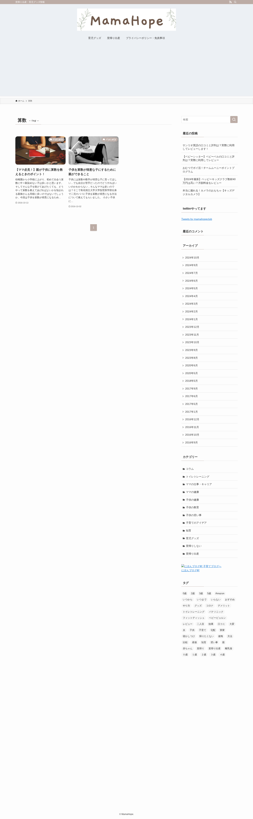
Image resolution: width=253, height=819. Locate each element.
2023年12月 (192, 326)
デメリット (224, 605)
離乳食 (228, 648)
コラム (190, 468)
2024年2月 (191, 311)
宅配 (213, 630)
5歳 (209, 593)
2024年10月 (192, 257)
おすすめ (230, 599)
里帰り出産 (192, 553)
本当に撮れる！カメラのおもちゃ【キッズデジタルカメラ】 (208, 192)
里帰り (200, 648)
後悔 (220, 636)
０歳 (185, 654)
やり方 (186, 605)
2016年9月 (191, 442)
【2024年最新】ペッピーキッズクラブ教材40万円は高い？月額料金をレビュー (209, 181)
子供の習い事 (194, 515)
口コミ (221, 624)
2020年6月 (191, 365)
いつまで (202, 599)
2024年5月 (191, 288)
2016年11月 (192, 427)
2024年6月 (191, 280)
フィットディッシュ (193, 617)
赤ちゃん (187, 648)
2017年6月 (191, 396)
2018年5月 (191, 380)
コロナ (209, 605)
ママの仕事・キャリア (199, 484)
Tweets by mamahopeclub (196, 219)
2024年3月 (191, 303)
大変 (231, 624)
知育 (188, 530)
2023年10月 (192, 342)
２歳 (203, 654)
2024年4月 (191, 296)
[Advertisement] (126, 70)
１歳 (194, 654)
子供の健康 (192, 499)
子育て (202, 630)
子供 (192, 630)
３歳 (213, 654)
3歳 (201, 593)
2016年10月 (192, 434)
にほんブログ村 (190, 570)
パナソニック (216, 611)
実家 (222, 630)
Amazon (219, 593)
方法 (229, 636)
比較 (185, 642)
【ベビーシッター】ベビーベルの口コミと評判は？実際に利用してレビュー (208, 158)
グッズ (198, 605)
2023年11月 (192, 334)
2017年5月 (191, 403)
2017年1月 (191, 411)
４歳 (222, 654)
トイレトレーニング (197, 476)
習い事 (214, 642)
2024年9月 (191, 265)
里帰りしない (194, 545)
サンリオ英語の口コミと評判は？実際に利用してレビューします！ (208, 147)
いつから (187, 599)
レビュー (187, 624)
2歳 (193, 593)
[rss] (230, 2)
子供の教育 (192, 507)
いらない (216, 599)
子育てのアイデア (196, 522)
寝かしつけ (189, 636)
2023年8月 (191, 357)
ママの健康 (192, 491)
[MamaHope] (126, 20)
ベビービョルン (217, 617)
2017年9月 (191, 388)
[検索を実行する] (234, 119)
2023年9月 (191, 350)
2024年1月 (191, 319)
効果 (211, 624)
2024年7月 (191, 272)
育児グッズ (192, 538)
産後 (194, 642)
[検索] (235, 2)
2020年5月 (191, 373)
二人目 (200, 624)
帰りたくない (206, 636)
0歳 (185, 593)
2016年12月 (192, 419)
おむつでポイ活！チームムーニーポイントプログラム (208, 169)
